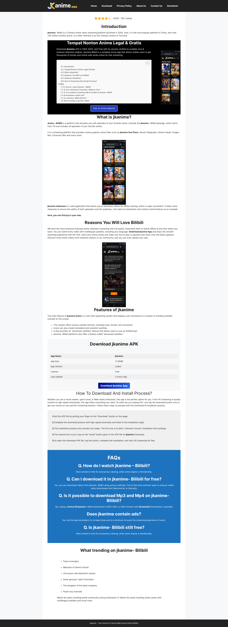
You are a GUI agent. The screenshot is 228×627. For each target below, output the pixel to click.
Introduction (69, 66)
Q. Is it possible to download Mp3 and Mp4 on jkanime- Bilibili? (88, 92)
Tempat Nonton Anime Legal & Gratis (79, 69)
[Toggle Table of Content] (146, 63)
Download (107, 6)
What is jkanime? (71, 72)
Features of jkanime (72, 78)
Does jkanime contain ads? (74, 95)
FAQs (61, 84)
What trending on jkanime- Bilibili (76, 101)
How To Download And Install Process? (80, 81)
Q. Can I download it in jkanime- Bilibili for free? (82, 90)
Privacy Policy (124, 6)
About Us (141, 6)
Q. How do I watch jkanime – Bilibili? (77, 87)
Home (94, 6)
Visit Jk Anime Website (104, 108)
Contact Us (156, 6)
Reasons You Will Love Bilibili (76, 75)
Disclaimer (172, 6)
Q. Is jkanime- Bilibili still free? (75, 98)
